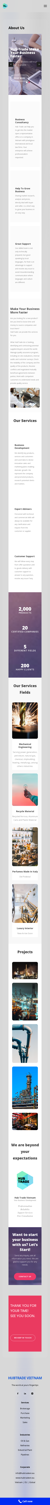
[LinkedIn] (25, 1393)
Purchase (25, 1413)
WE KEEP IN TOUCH (23, 1338)
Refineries (25, 1445)
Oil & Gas (25, 1441)
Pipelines (25, 1454)
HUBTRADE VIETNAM (25, 1378)
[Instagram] (32, 1393)
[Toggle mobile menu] (45, 6)
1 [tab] (26, 82)
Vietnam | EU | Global (25, 1482)
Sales (25, 1422)
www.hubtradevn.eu (25, 1477)
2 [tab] (29, 82)
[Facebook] (17, 1393)
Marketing (25, 1417)
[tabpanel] (25, 64)
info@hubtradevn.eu (25, 1473)
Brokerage (25, 1408)
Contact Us (25, 1276)
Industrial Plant (25, 1450)
